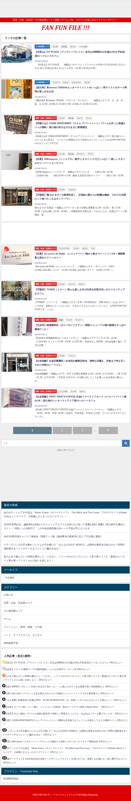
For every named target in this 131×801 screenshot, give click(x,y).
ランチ (55, 46)
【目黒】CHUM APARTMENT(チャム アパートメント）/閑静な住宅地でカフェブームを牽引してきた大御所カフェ (59, 720)
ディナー (56, 82)
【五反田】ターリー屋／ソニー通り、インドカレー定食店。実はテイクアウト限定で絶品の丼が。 (51, 707)
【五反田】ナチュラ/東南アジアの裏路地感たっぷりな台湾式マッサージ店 (40, 669)
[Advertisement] (65, 9)
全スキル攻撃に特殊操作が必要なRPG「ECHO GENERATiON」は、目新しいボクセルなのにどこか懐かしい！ (58, 700)
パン (93, 248)
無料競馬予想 (11, 643)
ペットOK (83, 46)
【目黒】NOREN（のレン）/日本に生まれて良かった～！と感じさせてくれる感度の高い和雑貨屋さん (53, 686)
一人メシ (71, 189)
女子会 (64, 46)
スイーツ (71, 284)
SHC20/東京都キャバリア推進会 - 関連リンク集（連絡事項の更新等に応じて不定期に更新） (53, 536)
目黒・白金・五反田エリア (18, 603)
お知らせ (8, 595)
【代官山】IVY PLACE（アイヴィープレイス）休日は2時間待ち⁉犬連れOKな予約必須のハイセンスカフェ (56, 663)
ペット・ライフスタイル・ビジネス (23, 635)
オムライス (76, 82)
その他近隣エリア (13, 611)
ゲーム (7, 619)
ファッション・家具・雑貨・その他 (23, 627)
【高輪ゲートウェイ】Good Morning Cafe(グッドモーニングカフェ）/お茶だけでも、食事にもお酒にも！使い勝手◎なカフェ (65, 759)
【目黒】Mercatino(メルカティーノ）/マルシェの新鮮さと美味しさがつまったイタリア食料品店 (50, 741)
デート (88, 118)
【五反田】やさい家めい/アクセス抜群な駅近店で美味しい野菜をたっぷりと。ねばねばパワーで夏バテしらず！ (58, 714)
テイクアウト (65, 248)
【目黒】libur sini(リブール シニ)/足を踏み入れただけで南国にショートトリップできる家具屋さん (51, 693)
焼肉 (61, 320)
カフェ (73, 46)
